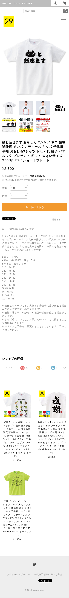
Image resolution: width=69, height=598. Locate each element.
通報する (56, 219)
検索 (65, 11)
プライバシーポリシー (18, 574)
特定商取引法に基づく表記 (48, 574)
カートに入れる (34, 207)
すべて (9, 367)
